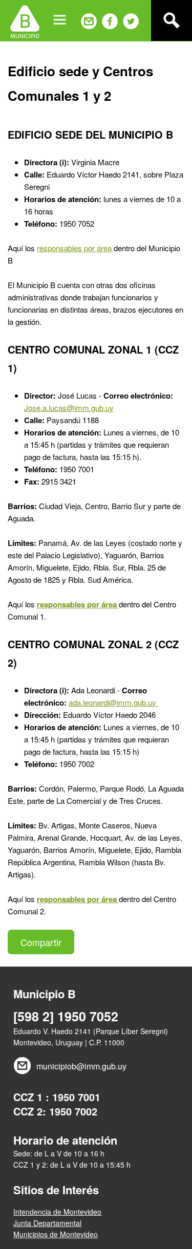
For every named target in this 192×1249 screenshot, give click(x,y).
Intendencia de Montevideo (57, 1212)
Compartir (40, 942)
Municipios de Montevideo (55, 1234)
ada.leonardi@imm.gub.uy (113, 702)
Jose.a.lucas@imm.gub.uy (69, 407)
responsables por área (74, 248)
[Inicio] (25, 20)
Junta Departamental (47, 1223)
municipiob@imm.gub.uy (81, 1066)
